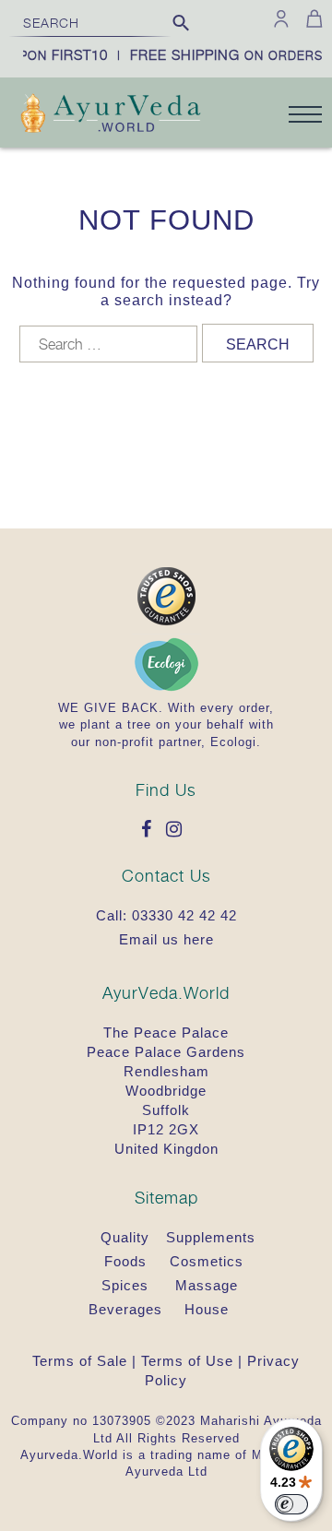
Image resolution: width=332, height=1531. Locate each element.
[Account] (281, 18)
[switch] (291, 1504)
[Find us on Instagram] (179, 830)
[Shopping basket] (311, 18)
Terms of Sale (79, 1361)
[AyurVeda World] (110, 115)
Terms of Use (187, 1361)
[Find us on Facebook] (151, 830)
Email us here (166, 939)
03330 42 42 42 (184, 915)
